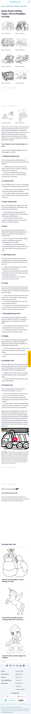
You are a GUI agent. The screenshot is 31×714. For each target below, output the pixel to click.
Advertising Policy (19, 683)
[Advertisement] (9, 96)
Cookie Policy (18, 686)
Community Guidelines (20, 689)
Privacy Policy (18, 677)
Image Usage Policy (20, 671)
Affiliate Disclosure (19, 674)
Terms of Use (18, 680)
